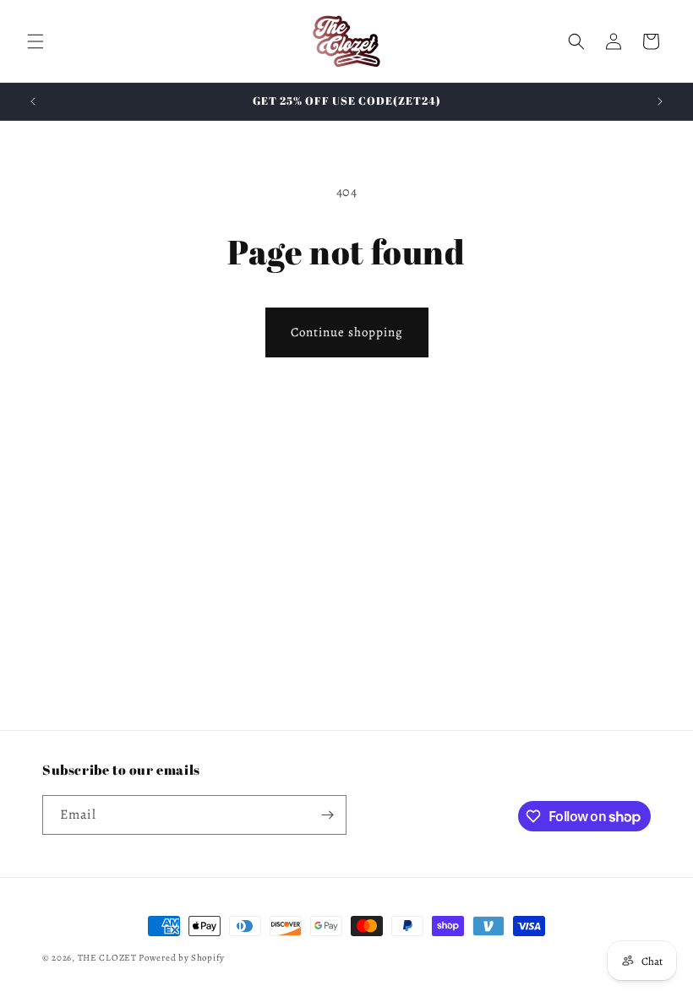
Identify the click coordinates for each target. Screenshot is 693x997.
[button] (35, 41)
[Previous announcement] (33, 101)
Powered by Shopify (182, 957)
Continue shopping (347, 332)
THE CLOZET (107, 957)
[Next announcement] (660, 101)
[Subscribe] (327, 815)
